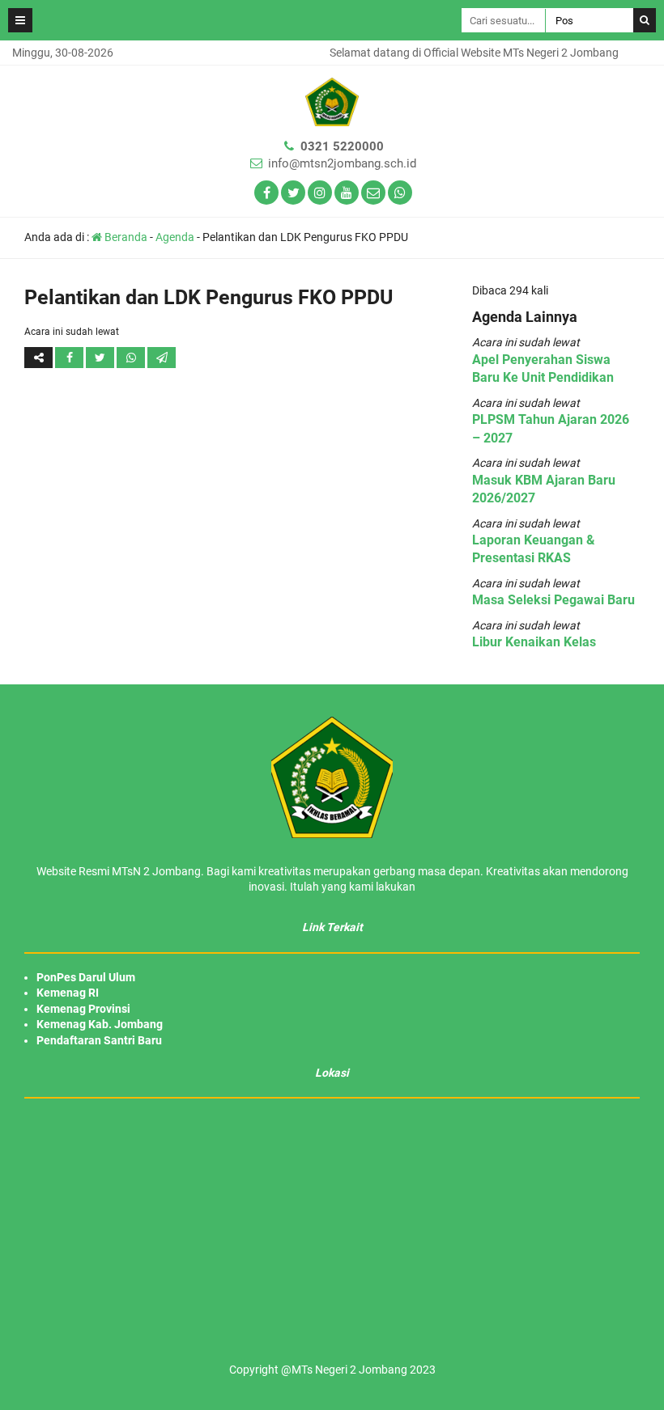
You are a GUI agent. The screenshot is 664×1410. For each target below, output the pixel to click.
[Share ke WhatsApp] (131, 357)
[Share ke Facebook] (70, 357)
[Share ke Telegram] (161, 357)
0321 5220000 (342, 146)
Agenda (174, 237)
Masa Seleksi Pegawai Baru (553, 600)
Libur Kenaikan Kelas (534, 642)
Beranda (124, 237)
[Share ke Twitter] (101, 357)
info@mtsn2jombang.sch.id (342, 163)
